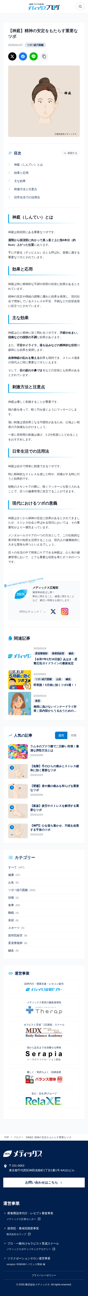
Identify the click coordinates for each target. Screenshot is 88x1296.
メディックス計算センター (22, 1219)
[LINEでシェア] (33, 56)
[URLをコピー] (44, 56)
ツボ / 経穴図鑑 (35, 45)
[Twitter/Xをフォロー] (53, 611)
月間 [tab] (73, 735)
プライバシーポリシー (44, 1275)
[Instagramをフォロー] (65, 611)
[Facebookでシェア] (23, 56)
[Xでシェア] (12, 56)
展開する (72, 153)
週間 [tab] (61, 735)
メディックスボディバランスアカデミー (29, 1249)
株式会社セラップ (17, 1234)
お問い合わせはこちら (42, 1182)
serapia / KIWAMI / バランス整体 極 (26, 1264)
